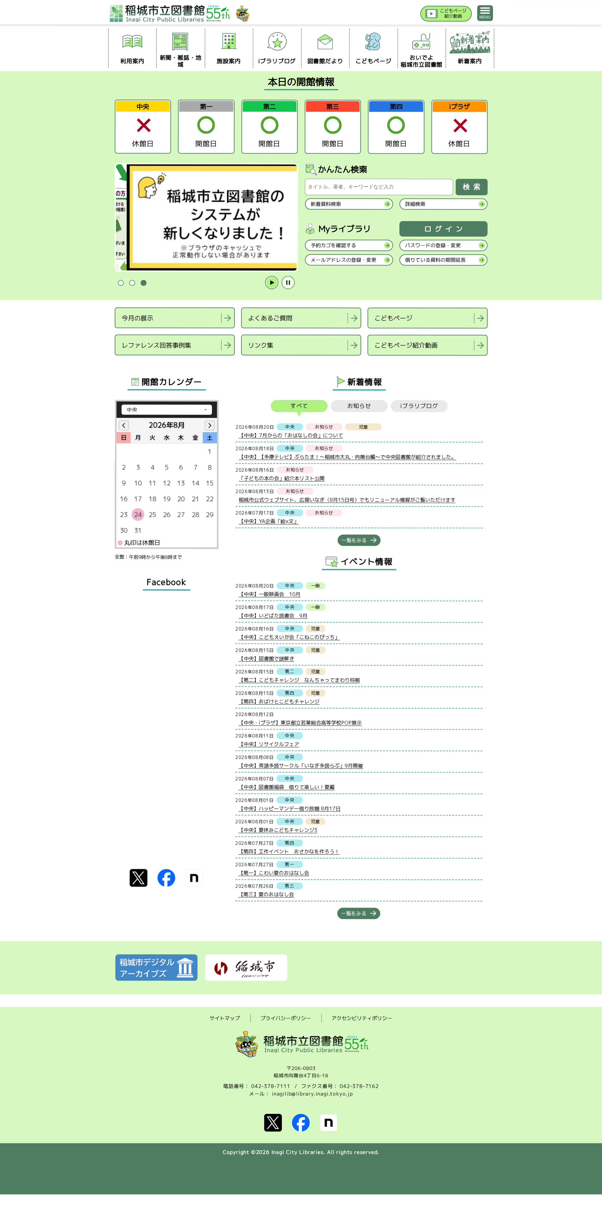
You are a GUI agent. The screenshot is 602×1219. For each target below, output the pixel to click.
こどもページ (393, 318)
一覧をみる (354, 540)
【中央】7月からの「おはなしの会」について (291, 435)
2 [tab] (132, 283)
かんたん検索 (342, 169)
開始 (271, 283)
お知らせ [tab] (359, 406)
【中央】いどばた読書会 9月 (273, 615)
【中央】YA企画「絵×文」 (269, 520)
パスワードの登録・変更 (432, 245)
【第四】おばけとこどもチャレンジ (278, 701)
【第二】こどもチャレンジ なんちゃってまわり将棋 (299, 679)
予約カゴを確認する (333, 245)
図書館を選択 (115, 363)
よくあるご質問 (270, 318)
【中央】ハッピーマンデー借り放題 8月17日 (289, 808)
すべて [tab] (299, 406)
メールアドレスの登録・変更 (343, 259)
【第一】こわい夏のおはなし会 (273, 872)
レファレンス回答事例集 (156, 344)
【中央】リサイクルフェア (268, 743)
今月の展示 (137, 317)
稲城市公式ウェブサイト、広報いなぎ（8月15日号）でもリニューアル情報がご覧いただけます (347, 499)
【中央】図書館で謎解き (266, 658)
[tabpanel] (206, 217)
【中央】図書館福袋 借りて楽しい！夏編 (286, 786)
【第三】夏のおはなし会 (266, 894)
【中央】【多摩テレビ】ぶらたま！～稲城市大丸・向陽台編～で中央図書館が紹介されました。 (347, 456)
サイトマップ (225, 1017)
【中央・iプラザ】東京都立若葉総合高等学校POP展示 (300, 722)
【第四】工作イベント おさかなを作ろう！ (288, 851)
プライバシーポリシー (285, 1018)
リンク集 (260, 345)
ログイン (445, 229)
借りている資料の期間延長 (435, 259)
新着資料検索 (325, 203)
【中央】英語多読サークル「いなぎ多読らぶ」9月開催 (300, 765)
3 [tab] (143, 283)
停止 (288, 283)
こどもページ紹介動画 (405, 345)
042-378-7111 (270, 1086)
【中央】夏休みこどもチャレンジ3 (277, 829)
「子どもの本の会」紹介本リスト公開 (282, 478)
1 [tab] (120, 283)
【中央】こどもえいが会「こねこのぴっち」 (289, 636)
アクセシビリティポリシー (361, 1018)
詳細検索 (415, 203)
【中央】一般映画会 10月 (270, 593)
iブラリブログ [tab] (419, 406)
